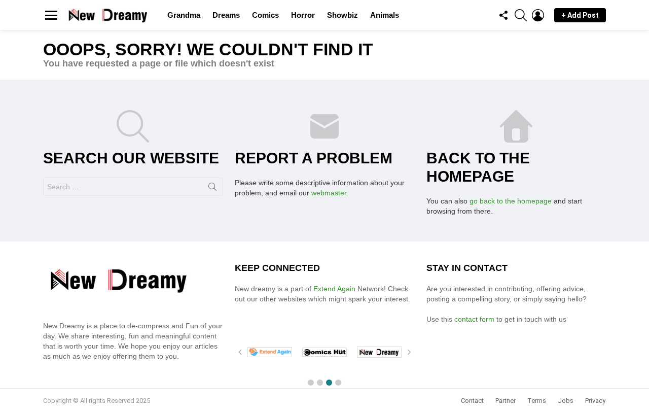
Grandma (183, 15)
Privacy (595, 400)
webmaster (328, 193)
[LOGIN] (538, 15)
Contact (472, 400)
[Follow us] (503, 15)
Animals (384, 15)
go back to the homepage (511, 201)
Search (212, 189)
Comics (265, 15)
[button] (311, 383)
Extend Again (334, 289)
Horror (303, 15)
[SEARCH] (521, 15)
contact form (473, 319)
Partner (505, 400)
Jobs (565, 400)
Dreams (226, 15)
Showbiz (342, 15)
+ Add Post (580, 15)
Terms (536, 400)
